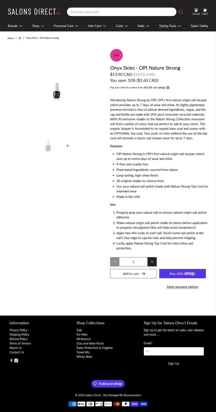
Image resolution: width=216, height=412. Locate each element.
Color (119, 26)
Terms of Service (20, 343)
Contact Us (16, 352)
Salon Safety (199, 26)
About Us (15, 348)
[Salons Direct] (34, 11)
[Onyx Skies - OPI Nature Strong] (57, 91)
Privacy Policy (18, 330)
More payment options (182, 287)
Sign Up (173, 363)
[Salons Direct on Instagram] (16, 361)
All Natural (83, 339)
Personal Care (64, 26)
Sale (79, 330)
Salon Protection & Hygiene (95, 348)
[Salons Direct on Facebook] (11, 361)
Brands (13, 26)
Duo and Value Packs (90, 343)
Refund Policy (18, 339)
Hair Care (94, 26)
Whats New (84, 356)
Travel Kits (83, 352)
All (19, 38)
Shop (35, 26)
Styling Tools (167, 26)
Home (11, 38)
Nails (141, 26)
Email (148, 343)
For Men (82, 334)
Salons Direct (93, 395)
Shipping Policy (19, 334)
